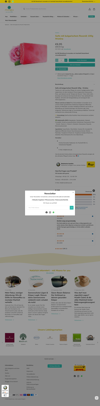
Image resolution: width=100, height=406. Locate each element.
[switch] (5, 395)
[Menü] (8, 386)
